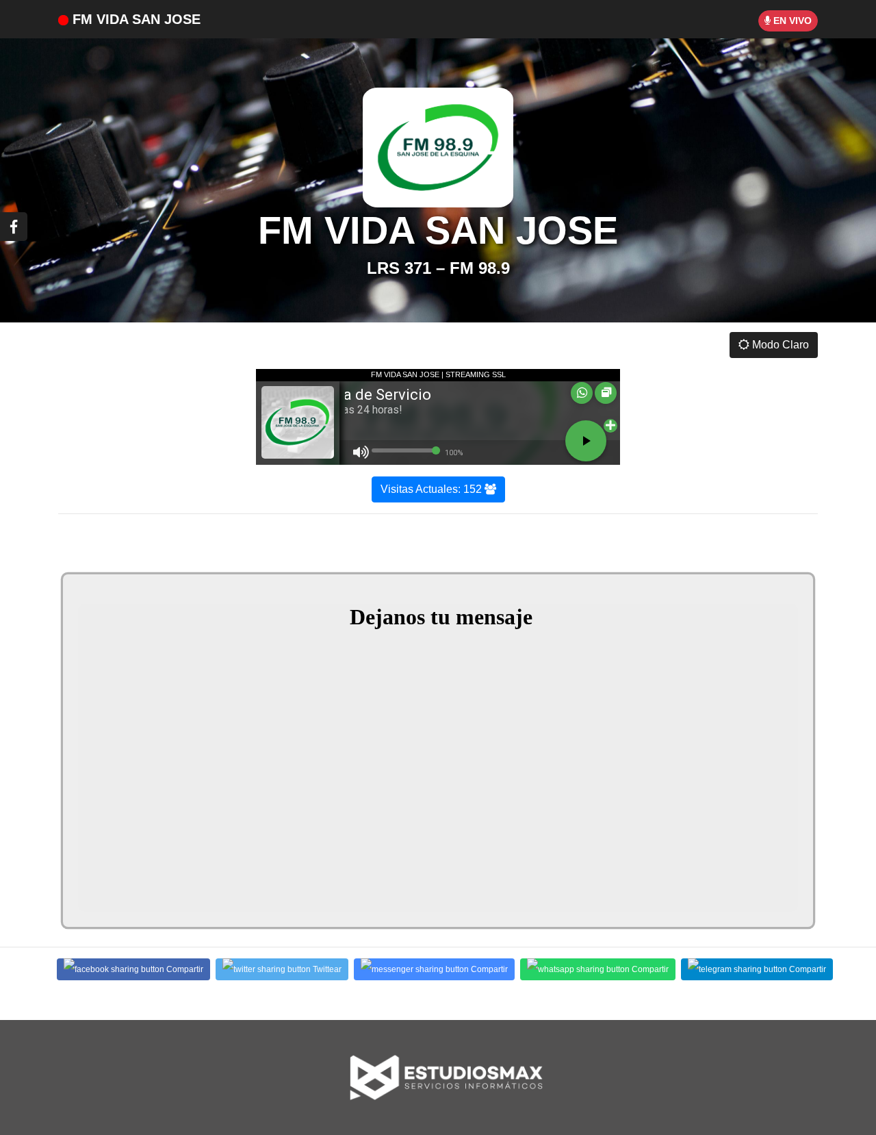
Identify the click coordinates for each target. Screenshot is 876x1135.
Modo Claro (779, 344)
